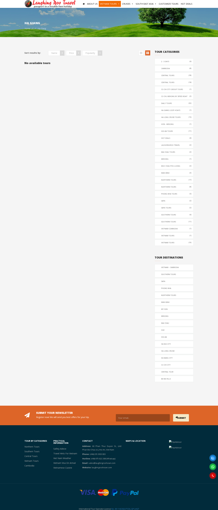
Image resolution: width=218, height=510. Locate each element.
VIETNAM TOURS (108, 3)
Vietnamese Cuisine (61, 467)
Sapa (176, 200)
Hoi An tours (176, 131)
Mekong (176, 159)
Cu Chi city (166, 365)
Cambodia (176, 68)
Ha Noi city (166, 344)
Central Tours (176, 75)
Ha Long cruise (168, 351)
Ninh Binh (165, 302)
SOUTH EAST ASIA (144, 3)
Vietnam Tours (176, 235)
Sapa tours (176, 207)
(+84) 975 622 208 (98, 458)
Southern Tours (176, 214)
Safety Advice (59, 448)
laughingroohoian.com (102, 467)
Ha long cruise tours (176, 117)
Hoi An (164, 337)
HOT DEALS (186, 3)
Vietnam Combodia (176, 228)
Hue (162, 330)
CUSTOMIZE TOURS (168, 3)
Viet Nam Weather (61, 458)
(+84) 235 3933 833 (98, 454)
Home (27, 28)
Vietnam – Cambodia (170, 267)
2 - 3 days (176, 61)
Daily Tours (176, 103)
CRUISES (126, 3)
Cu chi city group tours (176, 89)
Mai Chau (165, 323)
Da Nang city (167, 358)
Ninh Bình (176, 173)
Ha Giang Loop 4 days (176, 110)
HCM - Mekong (176, 124)
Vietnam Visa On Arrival (63, 463)
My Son (164, 309)
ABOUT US (92, 3)
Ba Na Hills (166, 379)
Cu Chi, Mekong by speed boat (176, 96)
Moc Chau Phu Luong (176, 166)
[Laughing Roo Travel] (50, 4)
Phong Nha (166, 288)
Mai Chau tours (176, 152)
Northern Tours (176, 180)
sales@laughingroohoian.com (102, 463)
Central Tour (167, 372)
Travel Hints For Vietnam (63, 453)
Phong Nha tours (176, 194)
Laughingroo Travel (176, 145)
